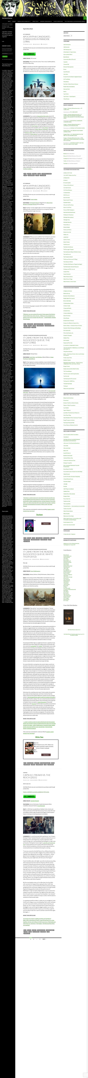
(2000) (8, 317)
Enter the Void (67, 197)
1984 (25, 173)
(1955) (6, 344)
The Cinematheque (68, 371)
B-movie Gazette (67, 182)
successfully (33, 646)
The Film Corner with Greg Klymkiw (71, 373)
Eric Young (66, 600)
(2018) (10, 554)
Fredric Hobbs (34, 199)
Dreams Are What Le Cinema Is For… (71, 323)
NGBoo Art (66, 234)
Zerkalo (9, 562)
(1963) (5, 71)
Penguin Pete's (67, 496)
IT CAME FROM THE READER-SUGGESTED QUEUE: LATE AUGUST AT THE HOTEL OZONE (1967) (74, 116)
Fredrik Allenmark (67, 556)
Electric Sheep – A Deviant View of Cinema (73, 325)
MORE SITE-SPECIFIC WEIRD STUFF (24, 21)
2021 (25, 930)
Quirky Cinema (67, 239)
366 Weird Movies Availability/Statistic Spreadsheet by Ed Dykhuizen (72, 440)
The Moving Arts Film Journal (70, 378)
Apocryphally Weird (68, 54)
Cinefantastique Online (68, 303)
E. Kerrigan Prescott (32, 204)
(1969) (9, 219)
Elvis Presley (35, 126)
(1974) (6, 221)
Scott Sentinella (67, 588)
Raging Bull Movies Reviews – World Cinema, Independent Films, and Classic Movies (73, 363)
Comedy (34, 930)
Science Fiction (40, 325)
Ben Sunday (66, 593)
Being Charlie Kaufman (68, 398)
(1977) (10, 70)
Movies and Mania (67, 229)
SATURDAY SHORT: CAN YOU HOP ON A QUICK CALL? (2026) (73, 143)
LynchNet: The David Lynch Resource (71, 412)
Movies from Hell (67, 232)
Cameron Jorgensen (68, 574)
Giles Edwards (37, 190)
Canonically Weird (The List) (70, 59)
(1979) (7, 427)
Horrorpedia (66, 340)
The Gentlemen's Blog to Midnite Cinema (72, 251)
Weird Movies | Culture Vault (70, 281)
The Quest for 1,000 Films (69, 381)
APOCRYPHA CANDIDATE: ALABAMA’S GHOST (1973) (36, 187)
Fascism (29, 173)
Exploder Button (67, 202)
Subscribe (5, 56)
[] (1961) (7, 297)
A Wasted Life (66, 177)
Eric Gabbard (66, 569)
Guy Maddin (66, 407)
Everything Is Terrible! (68, 469)
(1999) (10, 455)
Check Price (46, 523)
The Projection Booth (68, 256)
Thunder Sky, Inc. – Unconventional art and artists (74, 506)
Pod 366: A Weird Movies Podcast (71, 84)
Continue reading (28, 168)
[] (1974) (7, 532)
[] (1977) (9, 259)
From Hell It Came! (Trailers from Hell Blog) (73, 471)
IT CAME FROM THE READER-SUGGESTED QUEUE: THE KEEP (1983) (38, 340)
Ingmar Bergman (67, 410)
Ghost (25, 325)
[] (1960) (7, 254)
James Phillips (67, 584)
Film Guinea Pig (67, 330)
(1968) (7, 244)
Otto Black (66, 558)
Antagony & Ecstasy (68, 291)
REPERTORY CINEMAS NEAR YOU (46, 21)
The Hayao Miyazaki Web (69, 422)
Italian (25, 931)
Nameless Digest (67, 481)
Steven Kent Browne (49, 325)
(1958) (10, 479)
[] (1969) (7, 250)
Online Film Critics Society (69, 493)
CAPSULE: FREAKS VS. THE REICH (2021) (36, 776)
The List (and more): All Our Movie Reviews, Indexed (75, 21)
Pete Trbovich (66, 594)
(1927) (6, 327)
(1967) (8, 487)
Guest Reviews (67, 71)
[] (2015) (7, 518)
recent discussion (42, 702)
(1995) (7, 280)
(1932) (4, 479)
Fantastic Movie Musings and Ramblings (72, 328)
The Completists (67, 503)
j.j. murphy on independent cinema (71, 345)
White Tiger (39, 737)
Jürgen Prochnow (35, 539)
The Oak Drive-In (67, 254)
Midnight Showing (67, 222)
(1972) (6, 239)
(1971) (7, 148)
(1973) (5, 90)
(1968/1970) (6, 361)
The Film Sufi (66, 376)
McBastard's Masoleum (68, 214)
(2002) (8, 132)
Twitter (65, 161)
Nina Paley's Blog (67, 415)
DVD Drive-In (67, 195)
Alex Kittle (66, 445)
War (45, 764)
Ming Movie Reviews (68, 351)
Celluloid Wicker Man (68, 458)
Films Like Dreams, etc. (68, 333)
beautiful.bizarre (67, 453)
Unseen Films (66, 271)
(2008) (6, 418)
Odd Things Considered (69, 488)
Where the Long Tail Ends (69, 388)
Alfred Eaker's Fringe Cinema (70, 52)
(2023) (6, 570)
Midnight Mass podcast (68, 217)
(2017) (4, 334)
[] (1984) (7, 300)
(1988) (7, 82)
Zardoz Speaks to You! (68, 522)
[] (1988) (7, 85)
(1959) (8, 398)
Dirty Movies (66, 318)
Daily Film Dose (67, 315)
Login (3, 41)
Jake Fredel (66, 568)
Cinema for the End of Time (69, 460)
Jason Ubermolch (67, 595)
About (9, 21)
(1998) (10, 366)
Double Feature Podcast (69, 320)
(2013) (9, 198)
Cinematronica (67, 310)
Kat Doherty (66, 563)
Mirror (6, 562)
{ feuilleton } (66, 437)
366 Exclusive (66, 47)
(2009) (5, 200)
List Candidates (26, 34)
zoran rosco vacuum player (69, 524)
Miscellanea (66, 81)
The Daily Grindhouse (68, 247)
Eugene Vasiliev (67, 596)
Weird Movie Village (68, 279)
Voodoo (34, 327)
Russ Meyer (45, 127)
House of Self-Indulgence (69, 209)
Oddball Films (67, 491)
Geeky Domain (67, 474)
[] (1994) (7, 139)
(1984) (6, 79)
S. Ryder (65, 587)
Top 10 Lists (66, 94)
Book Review (66, 57)
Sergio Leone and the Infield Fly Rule (71, 368)
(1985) (7, 130)
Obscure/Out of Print (46, 173)
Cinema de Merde (67, 308)
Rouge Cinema (67, 366)
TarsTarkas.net (67, 244)
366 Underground (67, 49)
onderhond (66, 237)
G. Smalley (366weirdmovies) (70, 589)
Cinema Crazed (67, 305)
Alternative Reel (67, 448)
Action (29, 930)
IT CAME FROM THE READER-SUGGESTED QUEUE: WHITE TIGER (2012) (38, 554)
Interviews (66, 74)
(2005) (7, 416)
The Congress (7, 534)
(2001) (5, 138)
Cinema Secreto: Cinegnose (69, 534)
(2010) (8, 118)
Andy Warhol (34, 134)
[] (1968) (7, 174)
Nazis (39, 173)
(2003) (4, 180)
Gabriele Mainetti (35, 800)
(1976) (6, 87)
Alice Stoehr (66, 591)
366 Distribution (67, 44)
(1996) (5, 405)
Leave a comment (45, 559)
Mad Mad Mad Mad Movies (69, 212)
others (40, 646)
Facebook (66, 158)
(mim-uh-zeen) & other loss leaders (71, 434)
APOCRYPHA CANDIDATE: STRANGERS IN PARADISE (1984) (36, 39)
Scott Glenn (32, 357)
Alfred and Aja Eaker (68, 566)
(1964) (8, 293)
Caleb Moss (66, 583)
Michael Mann (44, 539)
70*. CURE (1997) (73, 112)
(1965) (5, 368)
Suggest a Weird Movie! (58, 21)
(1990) (5, 93)
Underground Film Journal (69, 269)
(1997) (6, 133)
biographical (40, 116)
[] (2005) (9, 314)
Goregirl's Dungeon (68, 335)
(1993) (6, 96)
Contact (14, 21)
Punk (25, 175)
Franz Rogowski (41, 805)
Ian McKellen (39, 357)
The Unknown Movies (68, 261)
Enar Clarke (66, 559)
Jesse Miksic (66, 582)
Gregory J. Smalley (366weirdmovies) (71, 108)
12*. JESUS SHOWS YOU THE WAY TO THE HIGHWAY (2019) (73, 135)
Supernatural (27, 327)
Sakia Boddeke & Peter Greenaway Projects (73, 417)
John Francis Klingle (68, 577)
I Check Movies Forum (68, 479)
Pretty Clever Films (68, 357)
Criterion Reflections (68, 313)
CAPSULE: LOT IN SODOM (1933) (71, 125)
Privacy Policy (35, 21)
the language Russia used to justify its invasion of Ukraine (41, 697)
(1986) (8, 291)
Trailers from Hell (67, 508)
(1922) (5, 349)
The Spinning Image (68, 383)
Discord (65, 156)
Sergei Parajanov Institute (69, 420)
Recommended (31, 175)
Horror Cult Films (67, 207)
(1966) (6, 86)
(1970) (10, 137)
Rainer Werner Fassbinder (41, 129)
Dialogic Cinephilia (68, 463)
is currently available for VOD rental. (36, 792)
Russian (33, 764)
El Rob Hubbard (67, 572)
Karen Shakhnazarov (35, 571)
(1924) (8, 306)
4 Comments (44, 345)
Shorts (65, 91)
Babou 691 (66, 450)
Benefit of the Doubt (68, 455)
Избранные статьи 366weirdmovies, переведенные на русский (71, 544)
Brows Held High (67, 300)
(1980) (5, 88)
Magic (30, 325)
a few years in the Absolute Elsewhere (72, 443)
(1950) (10, 355)
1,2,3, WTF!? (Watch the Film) (70, 175)
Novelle (65, 486)
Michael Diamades (67, 562)
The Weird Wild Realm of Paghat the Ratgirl (73, 264)
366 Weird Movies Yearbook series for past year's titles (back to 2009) (74, 635)
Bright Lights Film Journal (69, 298)
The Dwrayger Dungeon (69, 249)
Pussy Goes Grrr (67, 498)
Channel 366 (66, 64)
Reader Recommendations (69, 86)
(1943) (7, 326)
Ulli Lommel (42, 175)
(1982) (6, 226)
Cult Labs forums (67, 187)
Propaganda (27, 764)
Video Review (66, 99)
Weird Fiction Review (68, 511)
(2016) (7, 581)
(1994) (6, 245)
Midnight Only (67, 219)
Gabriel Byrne (31, 358)
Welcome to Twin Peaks (69, 516)
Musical (34, 173)
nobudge (65, 484)
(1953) (6, 230)
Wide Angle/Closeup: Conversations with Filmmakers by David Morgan (72, 519)
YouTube (65, 163)
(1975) (9, 263)
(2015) (7, 196)
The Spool (66, 386)
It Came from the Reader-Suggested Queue (37, 335)
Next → (44, 939)
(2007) (8, 337)
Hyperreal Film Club (68, 342)
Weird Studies (67, 513)
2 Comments (44, 44)
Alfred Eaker (66, 564)
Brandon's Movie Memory (69, 295)
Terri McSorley (67, 579)
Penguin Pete (66, 130)
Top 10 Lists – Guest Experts (69, 96)
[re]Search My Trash (68, 172)
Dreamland (66, 400)
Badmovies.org (67, 293)
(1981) (8, 374)
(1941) (8, 248)
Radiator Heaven (67, 360)
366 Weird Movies (7, 18)
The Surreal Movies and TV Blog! (70, 259)
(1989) (7, 155)
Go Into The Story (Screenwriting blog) (72, 476)
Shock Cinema (67, 242)
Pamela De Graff (67, 561)
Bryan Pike (66, 585)
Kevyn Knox (66, 578)
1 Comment (44, 190)
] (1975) (11, 562)
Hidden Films (66, 337)
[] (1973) (7, 284)
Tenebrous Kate (67, 501)
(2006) (7, 359)
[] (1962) (7, 208)
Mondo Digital (67, 227)
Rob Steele (66, 590)
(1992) (6, 101)
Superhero (43, 931)
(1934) (7, 319)
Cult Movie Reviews (68, 190)
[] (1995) (7, 144)
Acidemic (66, 180)
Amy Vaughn (66, 598)
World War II (50, 764)
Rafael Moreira (67, 580)
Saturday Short (67, 89)
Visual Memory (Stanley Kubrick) (71, 425)
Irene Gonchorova (67, 570)
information (46, 116)
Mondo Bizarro (67, 224)
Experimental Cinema (68, 200)
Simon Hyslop (66, 573)
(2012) (5, 119)
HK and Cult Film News (69, 205)
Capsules (25, 335)
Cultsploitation (67, 192)
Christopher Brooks (34, 202)
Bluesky (65, 153)
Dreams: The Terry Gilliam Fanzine (71, 402)
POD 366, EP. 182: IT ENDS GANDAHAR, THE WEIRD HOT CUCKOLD (74, 139)
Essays (65, 69)
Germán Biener (67, 557)
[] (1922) (7, 243)
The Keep (39, 515)
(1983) (7, 217)
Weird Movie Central (68, 276)
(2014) (8, 177)
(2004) (4, 70)
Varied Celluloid (67, 274)
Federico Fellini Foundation (69, 405)
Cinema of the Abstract (68, 185)
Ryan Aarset (66, 554)
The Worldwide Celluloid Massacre (71, 266)
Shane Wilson (37, 44)
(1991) (8, 100)
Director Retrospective (68, 66)
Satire (37, 175)
